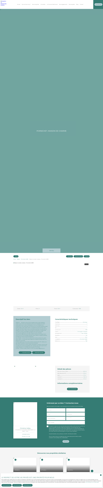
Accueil (18, 4)
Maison (18, 259)
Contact (81, 4)
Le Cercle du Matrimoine (52, 4)
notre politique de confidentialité (92, 482)
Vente (14, 259)
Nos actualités (72, 4)
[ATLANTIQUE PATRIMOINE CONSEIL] (3, 4)
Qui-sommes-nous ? (26, 4)
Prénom (49, 410)
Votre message (51, 422)
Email (49, 414)
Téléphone (69, 414)
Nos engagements (63, 4)
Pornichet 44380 (24, 259)
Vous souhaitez (69, 417)
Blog (77, 4)
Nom (68, 410)
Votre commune (51, 418)
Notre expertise (35, 4)
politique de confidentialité (62, 437)
